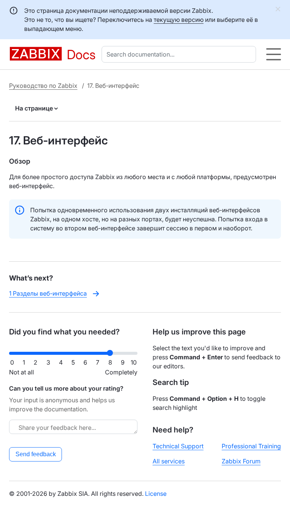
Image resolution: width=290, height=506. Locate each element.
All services (169, 461)
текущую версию (179, 19)
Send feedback (35, 454)
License (156, 493)
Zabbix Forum (241, 461)
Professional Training (251, 446)
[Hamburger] (273, 54)
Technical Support (178, 446)
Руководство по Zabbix (43, 85)
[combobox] (180, 54)
